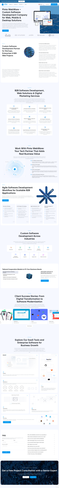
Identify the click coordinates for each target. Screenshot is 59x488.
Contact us (47, 4)
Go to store (21, 1)
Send (6, 452)
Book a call (54, 4)
